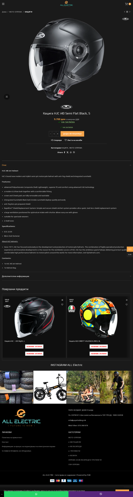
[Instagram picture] (16, 387)
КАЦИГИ (28, 12)
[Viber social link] (74, 152)
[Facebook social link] (64, 152)
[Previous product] (124, 11)
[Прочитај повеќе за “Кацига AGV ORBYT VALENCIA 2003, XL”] (126, 300)
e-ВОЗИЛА (72, 455)
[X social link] (67, 152)
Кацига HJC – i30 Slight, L (15, 341)
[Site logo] (66, 4)
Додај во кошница (72, 134)
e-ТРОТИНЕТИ (74, 451)
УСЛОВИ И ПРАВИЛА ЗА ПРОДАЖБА (16, 451)
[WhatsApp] (36, 494)
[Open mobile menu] (3, 3)
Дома (4, 12)
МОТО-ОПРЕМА (15, 12)
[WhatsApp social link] (70, 152)
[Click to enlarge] (7, 97)
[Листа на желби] (62, 304)
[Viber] (100, 494)
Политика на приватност (12, 437)
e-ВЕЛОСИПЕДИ (75, 446)
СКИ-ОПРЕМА (73, 464)
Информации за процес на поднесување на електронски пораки (28, 446)
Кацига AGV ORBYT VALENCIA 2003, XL (84, 341)
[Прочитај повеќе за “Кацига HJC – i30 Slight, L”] (62, 300)
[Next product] (129, 11)
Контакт (5, 442)
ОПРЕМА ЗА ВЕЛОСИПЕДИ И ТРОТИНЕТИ (85, 460)
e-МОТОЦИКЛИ (74, 442)
